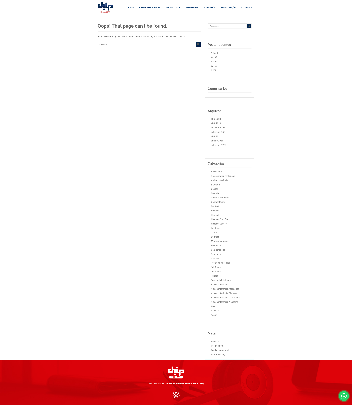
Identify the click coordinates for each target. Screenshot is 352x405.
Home (130, 7)
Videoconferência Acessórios (225, 289)
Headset (215, 210)
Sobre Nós (210, 7)
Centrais (215, 193)
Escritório (215, 206)
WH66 (214, 61)
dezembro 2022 (218, 127)
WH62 (214, 66)
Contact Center (218, 202)
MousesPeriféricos (220, 241)
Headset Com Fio (219, 219)
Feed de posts (218, 346)
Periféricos (216, 245)
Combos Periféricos (220, 197)
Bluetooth (215, 184)
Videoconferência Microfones (225, 297)
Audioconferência (219, 180)
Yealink (214, 315)
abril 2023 (216, 123)
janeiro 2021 (217, 140)
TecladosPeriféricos (220, 262)
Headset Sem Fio (219, 223)
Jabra (214, 232)
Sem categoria (218, 250)
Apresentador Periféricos (223, 176)
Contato (246, 7)
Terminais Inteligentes (221, 280)
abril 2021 (216, 136)
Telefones (216, 267)
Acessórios (216, 171)
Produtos (172, 7)
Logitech (215, 236)
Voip (213, 306)
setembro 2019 (218, 145)
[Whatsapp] (344, 402)
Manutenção (228, 7)
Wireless (215, 310)
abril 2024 (216, 119)
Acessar (215, 341)
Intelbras (215, 228)
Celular (214, 189)
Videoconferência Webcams (224, 302)
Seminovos (192, 7)
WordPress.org (218, 354)
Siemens (215, 258)
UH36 (213, 70)
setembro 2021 (218, 132)
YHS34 (214, 53)
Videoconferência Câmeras (224, 293)
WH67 (214, 57)
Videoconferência (149, 7)
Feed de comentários (221, 350)
